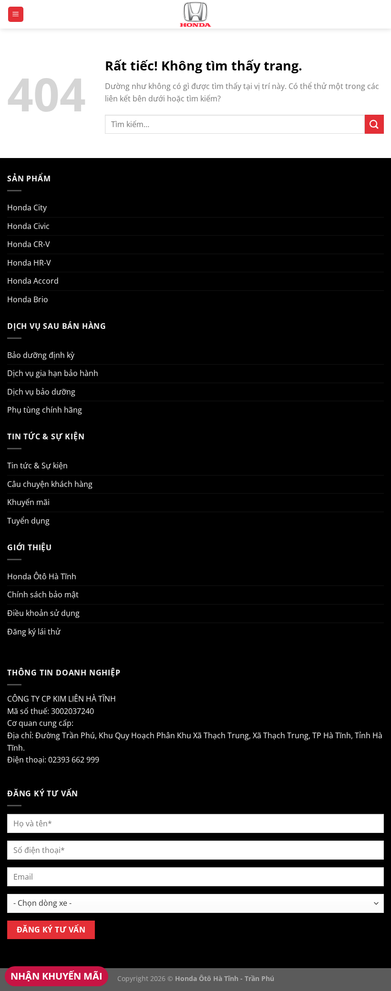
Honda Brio (27, 299)
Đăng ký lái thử (34, 631)
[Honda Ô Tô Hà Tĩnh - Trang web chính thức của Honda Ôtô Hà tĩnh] (195, 14)
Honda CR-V (28, 244)
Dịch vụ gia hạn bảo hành (52, 373)
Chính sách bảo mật (43, 594)
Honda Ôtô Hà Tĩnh (41, 576)
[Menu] (15, 14)
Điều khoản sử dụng (43, 613)
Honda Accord (33, 281)
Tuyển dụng (28, 520)
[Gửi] (374, 124)
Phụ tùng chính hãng (44, 410)
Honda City (27, 207)
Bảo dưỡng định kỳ (40, 355)
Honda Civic (28, 226)
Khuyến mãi (28, 502)
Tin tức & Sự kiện (37, 465)
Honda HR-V (29, 263)
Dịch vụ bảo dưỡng (41, 391)
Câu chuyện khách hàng (50, 484)
